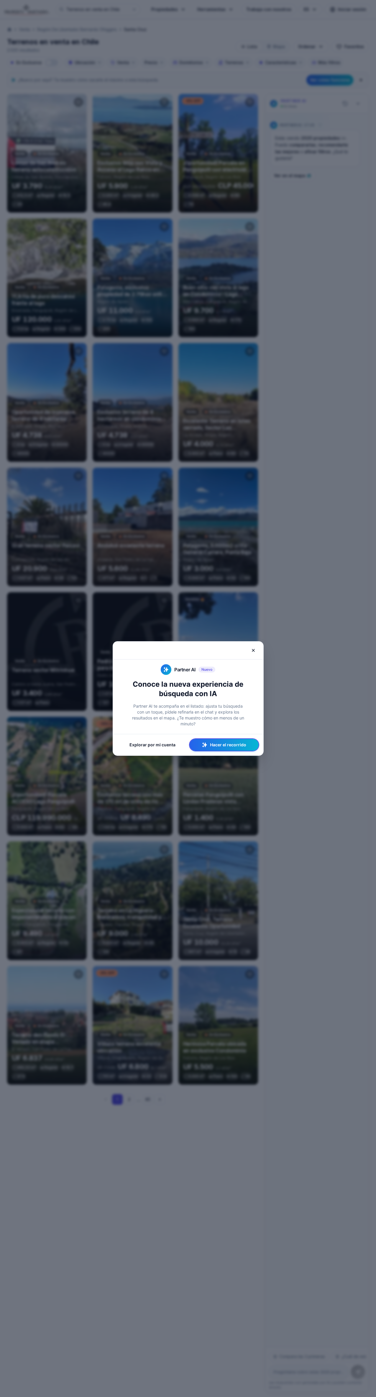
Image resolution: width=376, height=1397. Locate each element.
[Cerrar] (253, 650)
